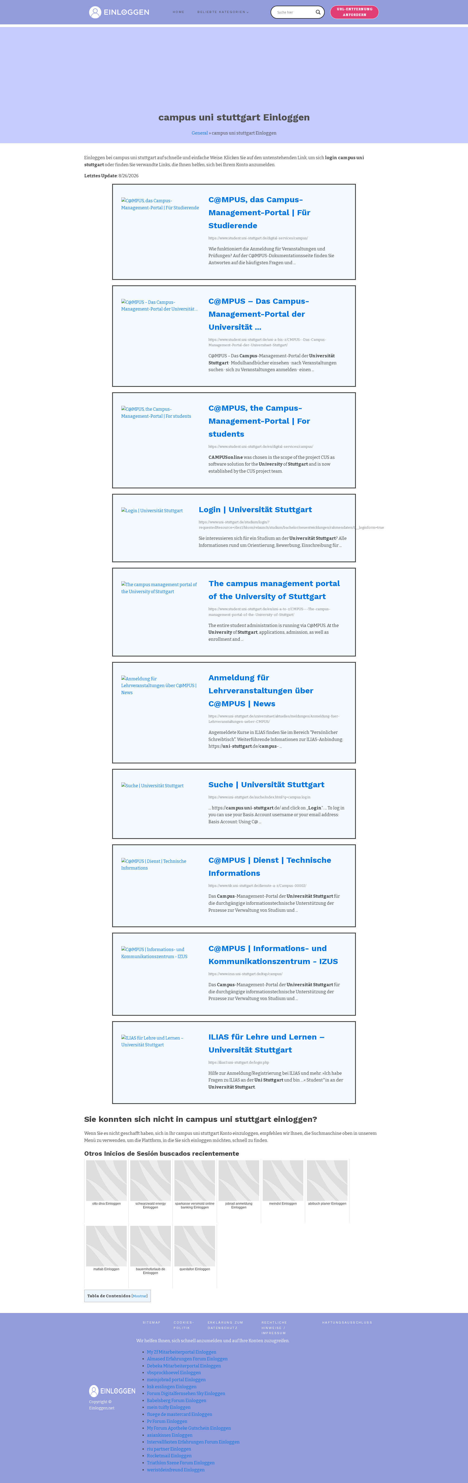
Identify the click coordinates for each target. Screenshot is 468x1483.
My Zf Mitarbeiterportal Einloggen (181, 1352)
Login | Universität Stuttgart (255, 509)
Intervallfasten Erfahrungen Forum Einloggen (193, 1442)
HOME (179, 12)
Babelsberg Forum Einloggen (176, 1400)
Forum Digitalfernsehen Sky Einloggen (186, 1393)
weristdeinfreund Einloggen (176, 1469)
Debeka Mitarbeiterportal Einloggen (184, 1365)
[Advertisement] (234, 65)
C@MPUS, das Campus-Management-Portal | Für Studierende (259, 212)
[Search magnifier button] (318, 12)
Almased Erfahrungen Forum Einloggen (187, 1358)
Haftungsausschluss (347, 1322)
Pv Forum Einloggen (167, 1421)
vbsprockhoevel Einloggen (174, 1372)
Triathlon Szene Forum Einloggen (181, 1462)
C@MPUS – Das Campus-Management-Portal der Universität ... (259, 314)
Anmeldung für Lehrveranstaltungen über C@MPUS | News (261, 690)
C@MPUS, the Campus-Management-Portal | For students (259, 421)
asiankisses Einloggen (170, 1435)
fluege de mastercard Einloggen (179, 1414)
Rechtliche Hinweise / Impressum (274, 1328)
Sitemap (152, 1322)
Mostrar (140, 1296)
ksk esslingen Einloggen (172, 1386)
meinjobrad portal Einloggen (176, 1379)
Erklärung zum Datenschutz (225, 1325)
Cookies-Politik (184, 1325)
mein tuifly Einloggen (169, 1407)
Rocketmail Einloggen (169, 1455)
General (200, 133)
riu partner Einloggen (169, 1449)
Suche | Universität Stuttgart (266, 784)
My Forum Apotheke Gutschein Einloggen (189, 1428)
